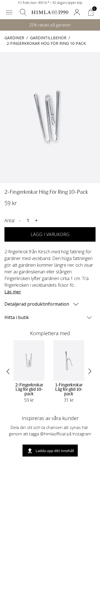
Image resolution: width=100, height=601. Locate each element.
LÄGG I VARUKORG (50, 234)
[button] (9, 12)
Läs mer (12, 292)
